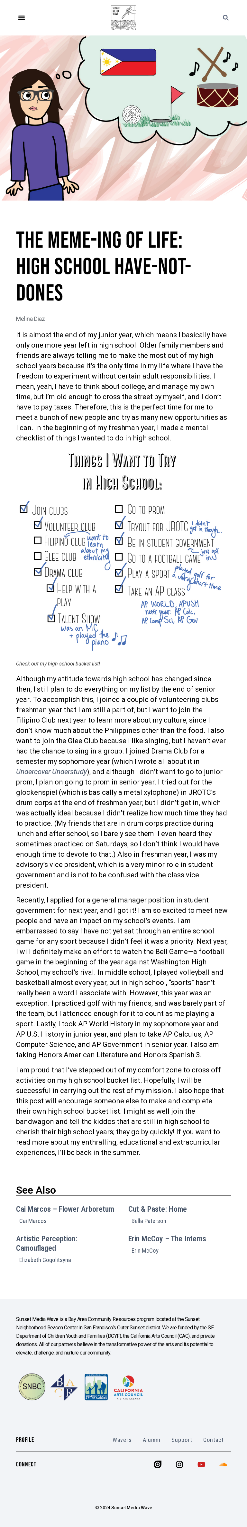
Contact (213, 1439)
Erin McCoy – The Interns (167, 1238)
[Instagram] (179, 1464)
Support (181, 1439)
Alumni (151, 1439)
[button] (21, 18)
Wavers (122, 1439)
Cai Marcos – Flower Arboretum (65, 1209)
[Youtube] (201, 1464)
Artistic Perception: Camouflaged (46, 1243)
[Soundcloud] (223, 1464)
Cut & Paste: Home (157, 1209)
